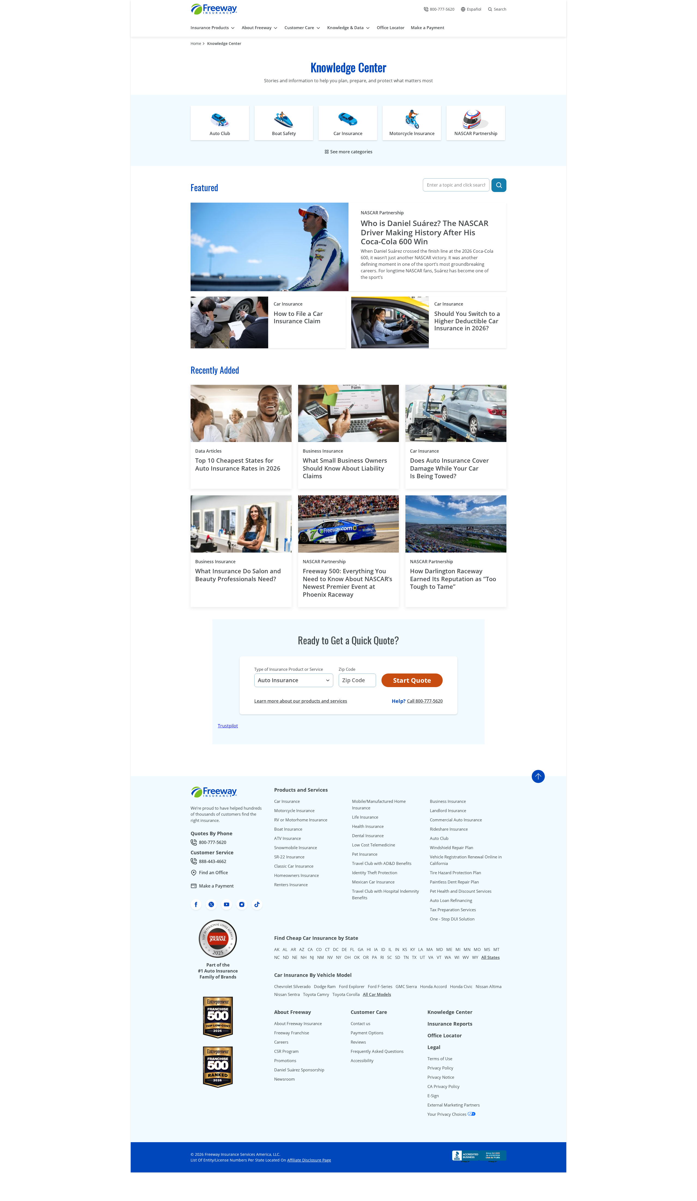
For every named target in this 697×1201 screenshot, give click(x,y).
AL (285, 949)
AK (276, 949)
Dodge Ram (325, 986)
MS (487, 949)
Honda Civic (461, 986)
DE (344, 949)
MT (496, 949)
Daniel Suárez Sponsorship (299, 1069)
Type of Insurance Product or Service (288, 669)
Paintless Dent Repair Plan (454, 882)
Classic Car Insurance (293, 866)
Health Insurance (368, 826)
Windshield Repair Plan (451, 847)
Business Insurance (332, 451)
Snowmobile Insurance (295, 847)
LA (420, 949)
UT (422, 957)
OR (366, 957)
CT (327, 949)
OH (347, 957)
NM (320, 957)
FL (352, 949)
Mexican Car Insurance (373, 882)
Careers (281, 1042)
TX (414, 957)
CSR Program (286, 1051)
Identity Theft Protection (374, 872)
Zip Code (347, 669)
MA (429, 949)
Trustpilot (228, 726)
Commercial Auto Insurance (456, 819)
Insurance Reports (449, 1023)
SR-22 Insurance (289, 856)
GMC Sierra (406, 986)
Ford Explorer (352, 986)
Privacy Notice (440, 1077)
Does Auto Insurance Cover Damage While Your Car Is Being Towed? (449, 468)
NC (277, 957)
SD (397, 957)
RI (382, 957)
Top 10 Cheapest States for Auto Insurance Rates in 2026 (237, 464)
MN (467, 949)
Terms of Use (439, 1058)
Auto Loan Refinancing (451, 900)
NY (338, 957)
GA (360, 949)
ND (286, 957)
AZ (301, 949)
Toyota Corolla (346, 994)
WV (466, 957)
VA (430, 957)
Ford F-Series (380, 986)
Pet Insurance (364, 854)
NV (330, 957)
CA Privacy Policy (443, 1086)
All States (490, 957)
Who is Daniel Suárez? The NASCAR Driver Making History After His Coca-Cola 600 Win (424, 232)
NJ (312, 957)
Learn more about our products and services (300, 701)
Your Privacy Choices (447, 1114)
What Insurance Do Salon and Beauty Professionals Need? (238, 575)
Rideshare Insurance (449, 829)
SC (389, 957)
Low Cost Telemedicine (373, 845)
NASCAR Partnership (382, 213)
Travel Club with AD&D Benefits (381, 863)
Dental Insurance (368, 835)
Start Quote (412, 680)
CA (310, 949)
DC (335, 949)
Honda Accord (433, 986)
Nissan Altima (489, 986)
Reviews (358, 1042)
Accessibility (362, 1060)
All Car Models (377, 994)
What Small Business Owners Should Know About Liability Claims (345, 468)
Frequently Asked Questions (377, 1051)
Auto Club (439, 838)
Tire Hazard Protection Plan (455, 872)
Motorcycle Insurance (294, 810)
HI (369, 949)
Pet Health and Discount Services (460, 891)
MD (439, 949)
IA (376, 949)
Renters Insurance (291, 884)
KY (412, 949)
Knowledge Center (224, 43)
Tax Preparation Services (453, 909)
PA (374, 957)
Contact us (360, 1023)
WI (456, 957)
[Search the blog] (498, 185)
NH (304, 957)
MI (458, 949)
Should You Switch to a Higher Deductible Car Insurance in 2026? (467, 320)
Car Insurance (288, 304)
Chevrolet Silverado (292, 986)
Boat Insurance (288, 829)
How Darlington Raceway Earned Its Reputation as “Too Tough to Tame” (453, 578)
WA (448, 957)
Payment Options (367, 1032)
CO (319, 949)
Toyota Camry (316, 994)
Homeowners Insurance (296, 875)
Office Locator (444, 1035)
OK (357, 957)
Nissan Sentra (287, 994)
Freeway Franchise (291, 1032)
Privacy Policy (440, 1068)
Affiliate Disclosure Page (309, 1160)
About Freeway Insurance (298, 1023)
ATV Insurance (287, 838)
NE (294, 957)
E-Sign (433, 1095)
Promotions (285, 1060)
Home (196, 43)
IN (397, 949)
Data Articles (217, 451)
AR (293, 949)
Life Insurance (365, 817)
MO (477, 949)
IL (390, 949)
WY (475, 957)
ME (449, 949)
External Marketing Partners (453, 1105)
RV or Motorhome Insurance (300, 819)
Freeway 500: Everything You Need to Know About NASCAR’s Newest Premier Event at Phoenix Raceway (347, 582)
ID (383, 949)
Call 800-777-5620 (425, 701)
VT (439, 957)
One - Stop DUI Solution (452, 919)
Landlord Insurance (448, 810)
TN (406, 957)
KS (404, 949)
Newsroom (284, 1079)
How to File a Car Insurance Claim (298, 317)
